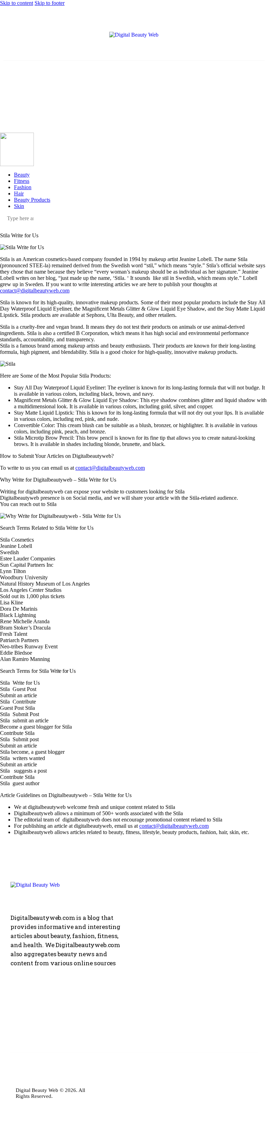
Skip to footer (50, 3)
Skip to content (16, 3)
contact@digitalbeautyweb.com (34, 290)
